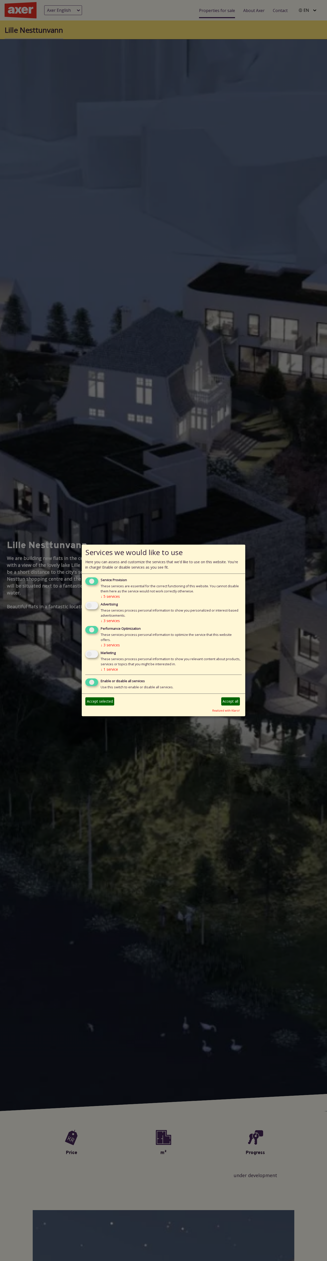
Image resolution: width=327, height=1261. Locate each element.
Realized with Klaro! (226, 710)
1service (109, 669)
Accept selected (100, 701)
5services (110, 596)
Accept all (230, 701)
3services (110, 620)
